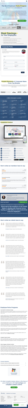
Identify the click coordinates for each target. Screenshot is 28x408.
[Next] (27, 92)
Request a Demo (21, 20)
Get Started (13, 387)
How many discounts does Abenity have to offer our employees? (10, 365)
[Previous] (1, 92)
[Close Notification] (26, 401)
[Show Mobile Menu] (26, 1)
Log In (15, 400)
